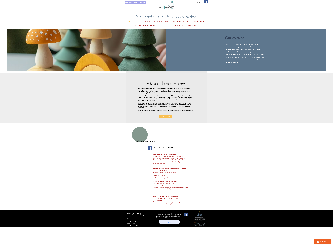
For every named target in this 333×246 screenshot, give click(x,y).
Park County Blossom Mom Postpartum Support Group (169, 168)
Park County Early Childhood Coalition (166, 16)
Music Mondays (157, 154)
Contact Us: (130, 211)
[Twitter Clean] (199, 239)
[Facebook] (206, 1)
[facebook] (204, 239)
